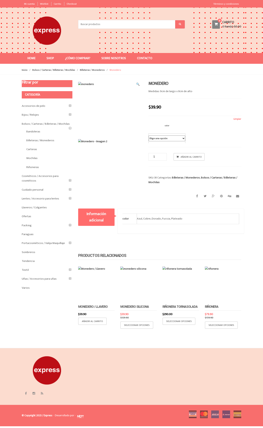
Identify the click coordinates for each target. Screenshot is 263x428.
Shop (50, 58)
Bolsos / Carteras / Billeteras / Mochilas (53, 70)
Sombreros (28, 252)
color (167, 125)
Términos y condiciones (226, 4)
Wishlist (44, 4)
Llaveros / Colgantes (34, 207)
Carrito (57, 4)
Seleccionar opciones (137, 325)
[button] (138, 85)
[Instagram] (34, 393)
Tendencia (28, 261)
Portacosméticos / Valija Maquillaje (43, 243)
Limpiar (237, 119)
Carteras (31, 149)
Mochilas (32, 158)
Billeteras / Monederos (92, 70)
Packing (27, 225)
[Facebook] (26, 393)
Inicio (25, 70)
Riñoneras (32, 167)
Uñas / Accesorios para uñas (39, 278)
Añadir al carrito (191, 157)
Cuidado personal (32, 189)
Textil (25, 269)
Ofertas (26, 216)
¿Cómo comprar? (77, 58)
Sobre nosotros (113, 58)
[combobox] (126, 24)
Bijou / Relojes (30, 114)
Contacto (144, 58)
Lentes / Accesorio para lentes (40, 198)
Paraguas (28, 234)
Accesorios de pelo (33, 105)
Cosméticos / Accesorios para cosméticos (40, 178)
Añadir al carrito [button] (92, 321)
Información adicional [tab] (96, 217)
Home (31, 58)
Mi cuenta (29, 4)
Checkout (72, 4)
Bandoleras (33, 131)
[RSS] (42, 393)
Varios (26, 287)
